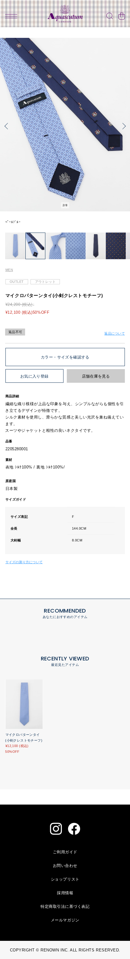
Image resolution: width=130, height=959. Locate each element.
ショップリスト (65, 879)
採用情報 (65, 893)
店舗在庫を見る (96, 376)
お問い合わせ (65, 865)
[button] (7, 126)
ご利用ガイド (65, 852)
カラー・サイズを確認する (65, 357)
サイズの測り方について (24, 562)
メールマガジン (65, 920)
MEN (9, 270)
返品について (114, 333)
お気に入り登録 (34, 376)
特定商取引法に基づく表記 (65, 906)
